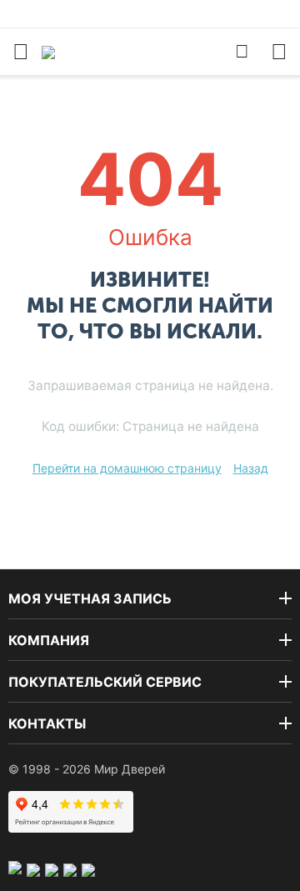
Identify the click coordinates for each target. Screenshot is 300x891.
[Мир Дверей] (94, 51)
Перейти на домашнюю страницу (127, 468)
